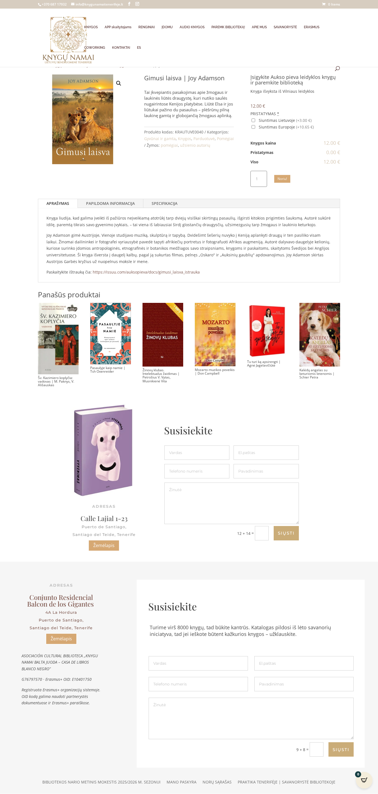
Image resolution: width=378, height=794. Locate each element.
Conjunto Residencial (61, 597)
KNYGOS (91, 27)
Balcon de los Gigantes (61, 603)
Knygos (184, 138)
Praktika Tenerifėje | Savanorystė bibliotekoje (286, 782)
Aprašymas (57, 203)
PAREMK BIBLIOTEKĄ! (228, 27)
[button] (119, 83)
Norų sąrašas (217, 782)
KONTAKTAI (121, 48)
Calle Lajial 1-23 (104, 518)
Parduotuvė (204, 138)
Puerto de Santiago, (61, 620)
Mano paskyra (181, 782)
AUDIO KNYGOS (192, 27)
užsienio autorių (195, 145)
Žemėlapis (104, 545)
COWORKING (94, 48)
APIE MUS (259, 27)
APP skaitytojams (118, 27)
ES (139, 48)
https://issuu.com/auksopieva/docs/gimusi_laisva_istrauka (147, 272)
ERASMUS (311, 27)
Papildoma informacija (110, 203)
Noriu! (282, 178)
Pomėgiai (225, 138)
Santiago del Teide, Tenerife (61, 627)
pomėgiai (169, 145)
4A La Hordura (61, 612)
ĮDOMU (167, 27)
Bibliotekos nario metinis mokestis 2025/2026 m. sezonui (101, 782)
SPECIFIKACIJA (164, 203)
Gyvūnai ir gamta (160, 138)
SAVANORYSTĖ (285, 27)
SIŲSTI (286, 533)
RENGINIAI (146, 27)
